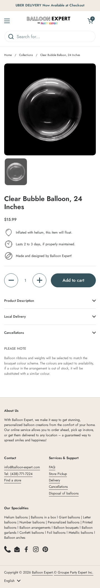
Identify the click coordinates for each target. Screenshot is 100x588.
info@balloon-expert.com (22, 467)
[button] (11, 280)
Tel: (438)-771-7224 (18, 473)
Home (8, 55)
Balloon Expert (42, 572)
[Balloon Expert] (48, 20)
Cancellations (58, 486)
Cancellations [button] (14, 332)
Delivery (54, 480)
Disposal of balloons (64, 493)
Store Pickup (58, 473)
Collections (26, 55)
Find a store (12, 480)
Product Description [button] (19, 300)
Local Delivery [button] (15, 316)
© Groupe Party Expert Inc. (73, 572)
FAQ (52, 467)
